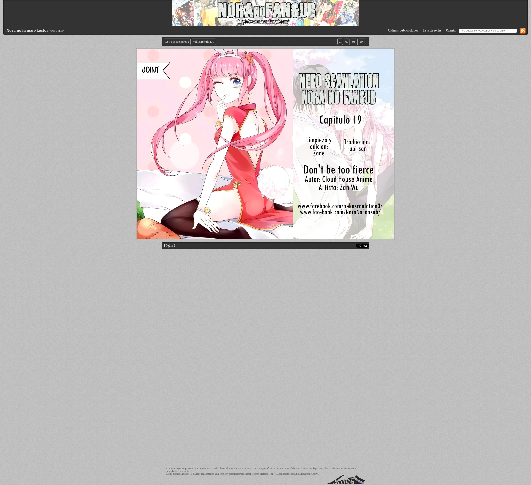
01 (340, 42)
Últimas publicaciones (403, 30)
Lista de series (432, 30)
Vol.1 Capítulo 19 (202, 42)
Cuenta (451, 30)
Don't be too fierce (176, 42)
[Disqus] (265, 304)
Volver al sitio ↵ (56, 31)
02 (346, 42)
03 (353, 42)
